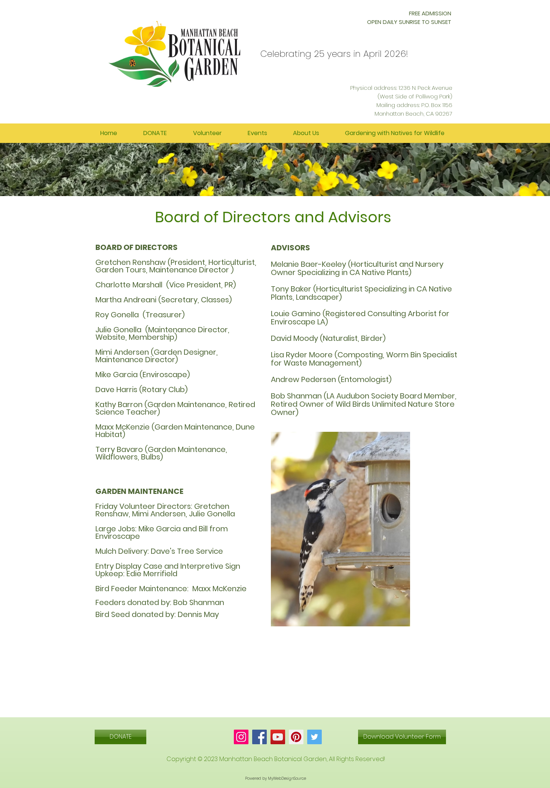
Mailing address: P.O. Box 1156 (414, 105)
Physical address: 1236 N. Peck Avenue (401, 88)
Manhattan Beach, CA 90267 (413, 113)
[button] (306, 133)
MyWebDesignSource (287, 778)
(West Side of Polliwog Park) (415, 96)
